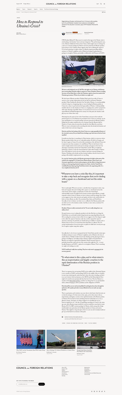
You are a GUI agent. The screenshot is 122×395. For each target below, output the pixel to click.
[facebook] (92, 391)
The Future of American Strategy (51, 9)
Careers (63, 370)
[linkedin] (94, 391)
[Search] (101, 4)
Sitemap (63, 375)
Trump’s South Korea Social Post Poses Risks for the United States (84, 351)
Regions (18, 9)
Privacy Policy (65, 374)
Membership (87, 367)
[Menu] (104, 4)
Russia (86, 323)
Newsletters (87, 370)
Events (41, 9)
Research (30, 9)
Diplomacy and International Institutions (75, 323)
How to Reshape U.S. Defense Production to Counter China (61, 350)
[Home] (61, 4)
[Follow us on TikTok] (102, 391)
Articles (18, 12)
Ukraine (18, 17)
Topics (23, 9)
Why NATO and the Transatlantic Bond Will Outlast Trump (30, 350)
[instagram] (99, 391)
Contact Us (64, 373)
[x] (105, 391)
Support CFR (19, 3)
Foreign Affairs (26, 3)
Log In (97, 3)
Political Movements (92, 323)
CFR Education (65, 371)
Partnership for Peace (75, 280)
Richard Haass (69, 32)
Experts (35, 9)
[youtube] (97, 391)
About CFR (64, 367)
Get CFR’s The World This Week (25, 380)
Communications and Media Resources (92, 373)
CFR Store (86, 371)
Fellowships (86, 369)
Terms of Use (87, 374)
